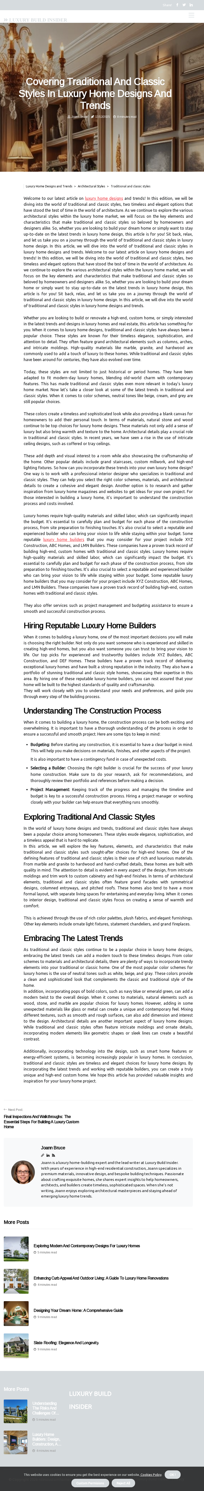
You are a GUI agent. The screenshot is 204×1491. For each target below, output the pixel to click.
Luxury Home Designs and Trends (49, 186)
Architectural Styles (91, 186)
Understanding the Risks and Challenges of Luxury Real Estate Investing (46, 1408)
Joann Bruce (79, 117)
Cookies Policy (150, 1474)
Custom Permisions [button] (90, 1483)
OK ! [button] (173, 1474)
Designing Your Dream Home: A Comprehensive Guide (78, 1310)
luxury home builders (63, 539)
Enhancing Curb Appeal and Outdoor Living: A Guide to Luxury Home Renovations (101, 1278)
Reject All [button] (123, 1483)
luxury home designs (104, 198)
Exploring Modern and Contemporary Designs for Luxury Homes (87, 1246)
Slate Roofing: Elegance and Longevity (66, 1343)
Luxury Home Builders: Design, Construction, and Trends (47, 1439)
